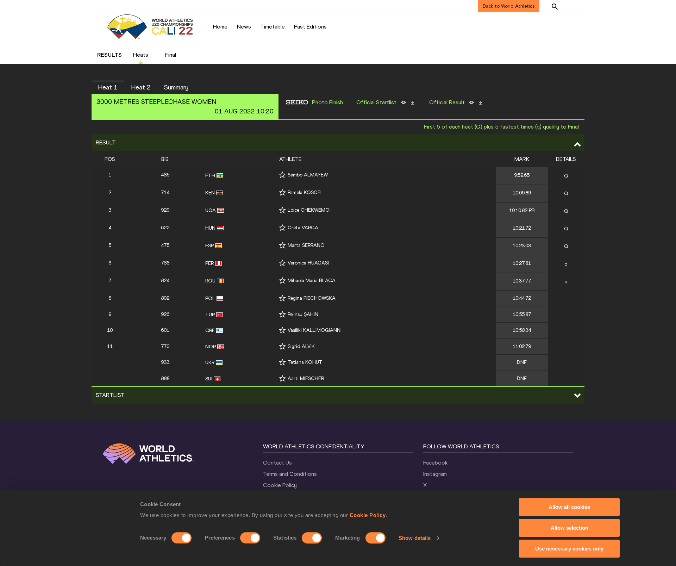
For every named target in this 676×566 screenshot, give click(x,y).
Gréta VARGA (303, 228)
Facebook (435, 462)
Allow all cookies (569, 507)
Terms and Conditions (290, 474)
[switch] (250, 537)
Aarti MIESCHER (306, 378)
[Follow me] (282, 175)
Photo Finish (327, 102)
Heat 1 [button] (108, 87)
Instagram (435, 474)
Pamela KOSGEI (304, 192)
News (244, 26)
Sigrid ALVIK (301, 346)
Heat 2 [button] (141, 87)
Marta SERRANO (306, 245)
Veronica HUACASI (308, 263)
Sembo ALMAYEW (308, 175)
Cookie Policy (368, 515)
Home (220, 26)
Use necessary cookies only (569, 549)
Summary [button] (176, 87)
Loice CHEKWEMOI (309, 210)
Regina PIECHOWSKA (312, 298)
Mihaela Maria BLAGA (312, 281)
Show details (415, 538)
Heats (140, 54)
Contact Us (277, 462)
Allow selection (569, 528)
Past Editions (310, 26)
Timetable (272, 26)
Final (170, 54)
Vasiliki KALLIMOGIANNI (315, 330)
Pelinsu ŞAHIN (303, 314)
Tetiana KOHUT (305, 362)
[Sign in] (572, 6)
